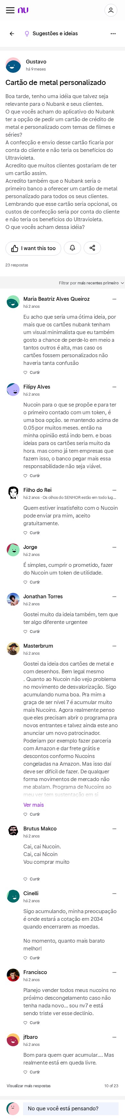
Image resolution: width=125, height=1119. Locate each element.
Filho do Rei (37, 490)
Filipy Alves (36, 387)
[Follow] (72, 247)
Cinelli (30, 893)
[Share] (92, 247)
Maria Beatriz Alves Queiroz (56, 299)
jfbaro (30, 1037)
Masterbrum (38, 646)
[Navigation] (10, 10)
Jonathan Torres (43, 596)
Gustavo (36, 61)
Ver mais (33, 805)
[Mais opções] (114, 299)
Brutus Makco (40, 828)
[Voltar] (11, 33)
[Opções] (113, 33)
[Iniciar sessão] (110, 10)
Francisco (35, 972)
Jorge (30, 547)
